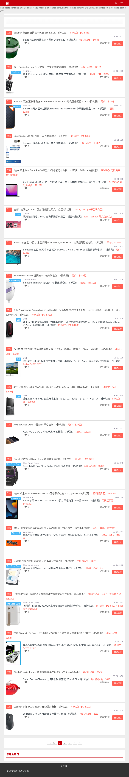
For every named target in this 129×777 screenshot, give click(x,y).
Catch (26, 213)
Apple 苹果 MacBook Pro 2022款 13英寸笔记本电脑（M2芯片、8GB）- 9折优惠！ (66, 182)
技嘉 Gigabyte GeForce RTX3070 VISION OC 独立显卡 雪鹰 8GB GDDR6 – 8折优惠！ (68, 645)
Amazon (27, 105)
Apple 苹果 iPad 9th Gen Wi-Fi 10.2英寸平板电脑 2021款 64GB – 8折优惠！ (62, 500)
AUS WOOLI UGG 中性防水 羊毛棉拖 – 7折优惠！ (49, 431)
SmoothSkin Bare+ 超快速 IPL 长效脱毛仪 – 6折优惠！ (51, 282)
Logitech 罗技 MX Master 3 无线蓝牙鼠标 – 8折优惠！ (51, 713)
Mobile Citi (28, 497)
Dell (25, 318)
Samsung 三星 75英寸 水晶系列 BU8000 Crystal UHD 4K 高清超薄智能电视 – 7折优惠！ (69, 249)
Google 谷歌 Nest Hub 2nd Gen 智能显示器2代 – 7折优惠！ (54, 568)
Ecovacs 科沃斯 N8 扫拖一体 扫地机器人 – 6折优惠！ (51, 143)
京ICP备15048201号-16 (17, 770)
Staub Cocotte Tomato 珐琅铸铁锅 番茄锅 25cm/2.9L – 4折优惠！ (56, 679)
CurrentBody (29, 279)
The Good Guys (31, 463)
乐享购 (63, 766)
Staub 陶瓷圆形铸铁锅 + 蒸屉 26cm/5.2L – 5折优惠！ (50, 39)
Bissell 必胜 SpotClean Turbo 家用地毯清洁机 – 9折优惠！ (53, 466)
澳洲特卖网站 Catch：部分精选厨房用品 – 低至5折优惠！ (53, 216)
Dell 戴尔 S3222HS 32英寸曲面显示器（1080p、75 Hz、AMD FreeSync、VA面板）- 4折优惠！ (73, 361)
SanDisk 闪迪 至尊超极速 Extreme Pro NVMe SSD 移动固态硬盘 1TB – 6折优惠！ (66, 108)
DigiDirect (28, 71)
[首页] (7, 3)
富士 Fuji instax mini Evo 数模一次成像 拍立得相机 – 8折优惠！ (56, 74)
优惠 (9, 33)
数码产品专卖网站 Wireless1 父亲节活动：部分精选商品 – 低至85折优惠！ (62, 535)
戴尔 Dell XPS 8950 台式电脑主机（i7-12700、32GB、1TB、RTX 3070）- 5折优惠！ (67, 398)
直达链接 (118, 44)
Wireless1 (28, 532)
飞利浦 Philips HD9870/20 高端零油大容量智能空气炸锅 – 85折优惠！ (59, 605)
